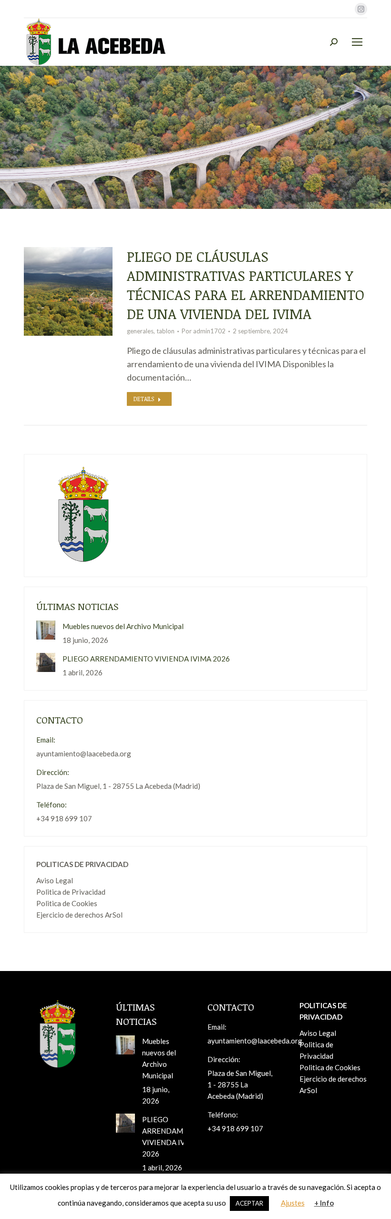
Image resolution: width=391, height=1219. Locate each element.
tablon (165, 331)
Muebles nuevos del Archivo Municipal (123, 626)
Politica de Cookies (66, 903)
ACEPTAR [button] (249, 1203)
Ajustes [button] (293, 1202)
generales (140, 331)
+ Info (324, 1202)
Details (144, 399)
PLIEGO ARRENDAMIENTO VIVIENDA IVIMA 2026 (146, 658)
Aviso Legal (54, 880)
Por (204, 331)
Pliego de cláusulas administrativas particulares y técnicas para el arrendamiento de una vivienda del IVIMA (245, 285)
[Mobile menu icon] (357, 42)
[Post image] (45, 630)
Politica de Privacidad (70, 892)
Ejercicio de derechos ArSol (79, 914)
